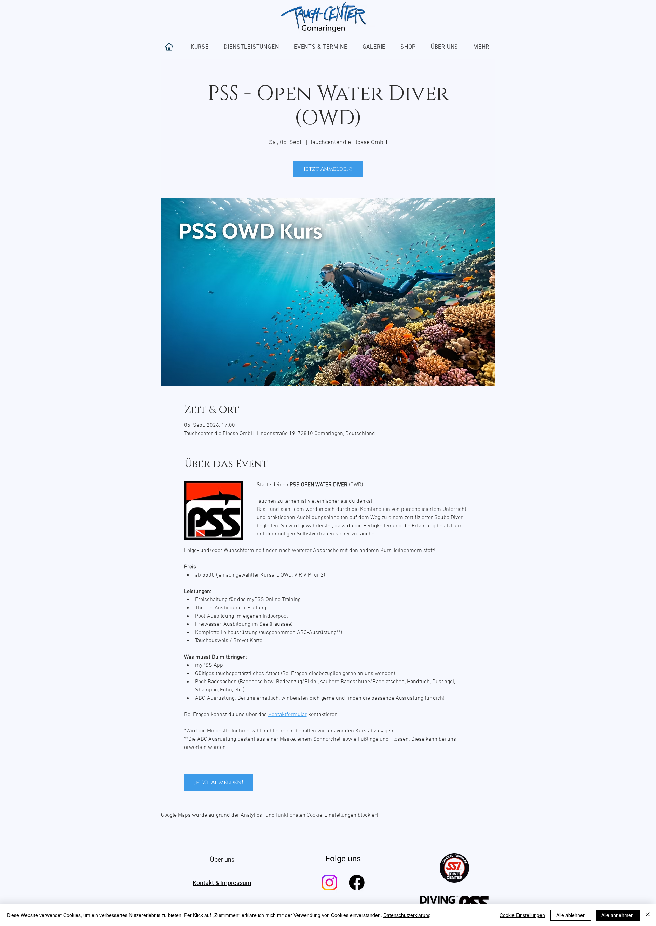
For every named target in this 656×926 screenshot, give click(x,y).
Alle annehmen (617, 915)
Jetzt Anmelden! (328, 169)
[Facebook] (356, 882)
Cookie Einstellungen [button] (522, 915)
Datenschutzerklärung (407, 915)
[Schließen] (648, 915)
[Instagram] (329, 882)
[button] (199, 46)
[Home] (169, 46)
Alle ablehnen (571, 915)
